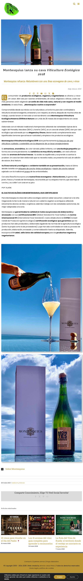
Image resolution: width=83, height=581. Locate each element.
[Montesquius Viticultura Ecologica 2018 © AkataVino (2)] (41, 245)
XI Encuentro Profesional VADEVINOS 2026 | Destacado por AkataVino (38, 525)
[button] (41, 469)
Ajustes (72, 577)
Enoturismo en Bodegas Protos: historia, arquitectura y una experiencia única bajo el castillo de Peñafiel (11, 525)
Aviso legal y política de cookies (42, 571)
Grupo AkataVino (52, 564)
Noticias (22, 483)
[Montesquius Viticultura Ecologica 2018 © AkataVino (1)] (41, 355)
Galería (18, 525)
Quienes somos (39, 564)
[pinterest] (37, 93)
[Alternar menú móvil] (78, 4)
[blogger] (53, 93)
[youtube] (41, 93)
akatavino (15, 483)
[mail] (45, 93)
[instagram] (34, 93)
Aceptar (59, 577)
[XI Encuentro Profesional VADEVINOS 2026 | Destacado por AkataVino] (41, 525)
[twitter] (49, 93)
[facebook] (30, 93)
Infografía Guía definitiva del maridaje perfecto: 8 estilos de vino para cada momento (65, 525)
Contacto (28, 564)
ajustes (6, 579)
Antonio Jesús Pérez (47, 568)
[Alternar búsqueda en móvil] (74, 4)
